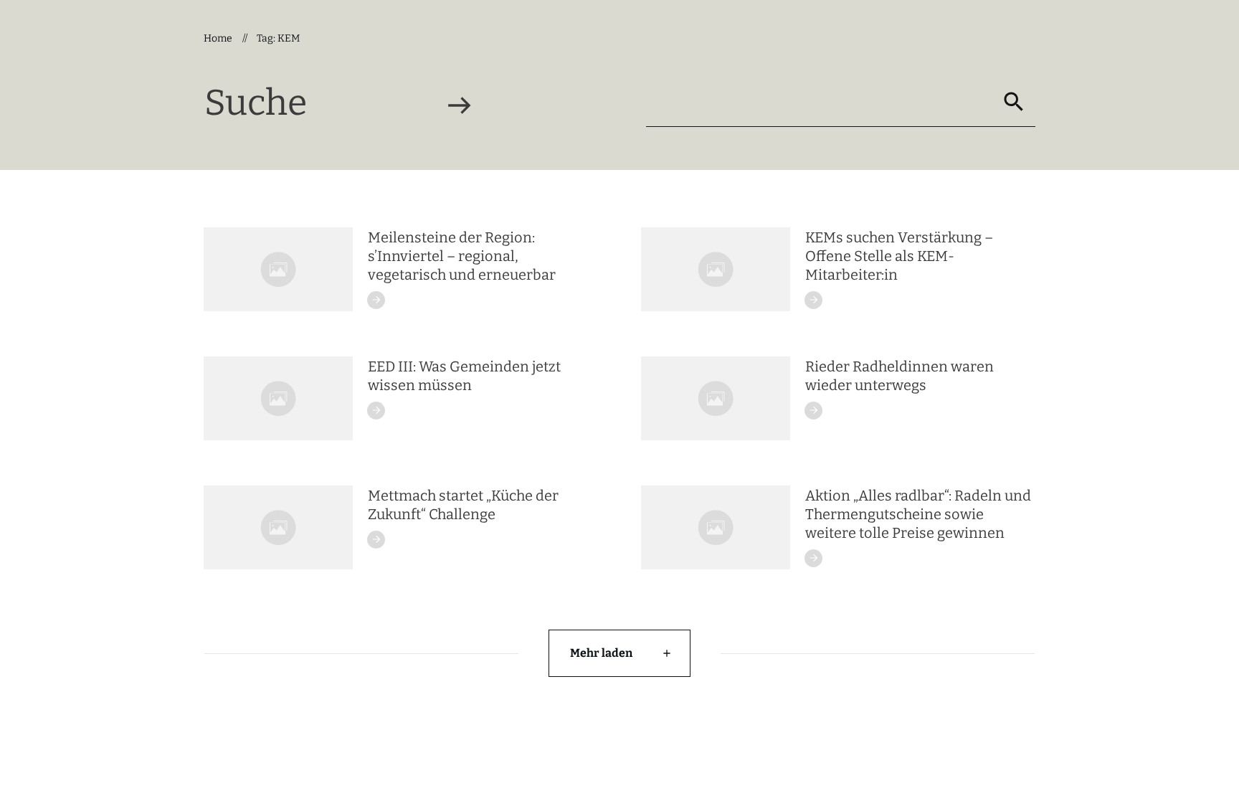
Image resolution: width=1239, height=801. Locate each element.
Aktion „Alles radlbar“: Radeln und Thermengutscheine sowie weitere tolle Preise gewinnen (918, 514)
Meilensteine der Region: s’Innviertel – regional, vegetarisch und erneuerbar (462, 256)
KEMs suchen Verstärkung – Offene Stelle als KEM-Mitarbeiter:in (899, 256)
